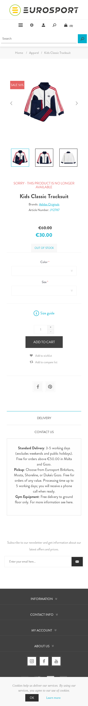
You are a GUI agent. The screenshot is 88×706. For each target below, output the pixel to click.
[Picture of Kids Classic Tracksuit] (20, 149)
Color (44, 262)
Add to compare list (46, 362)
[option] (20, 149)
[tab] (44, 418)
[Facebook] (44, 661)
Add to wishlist (43, 356)
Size (44, 282)
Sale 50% (17, 85)
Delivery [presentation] (44, 418)
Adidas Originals (49, 204)
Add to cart (44, 342)
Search (82, 38)
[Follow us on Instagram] (32, 661)
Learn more (53, 697)
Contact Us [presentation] (44, 432)
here (69, 502)
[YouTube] (56, 661)
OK (32, 698)
